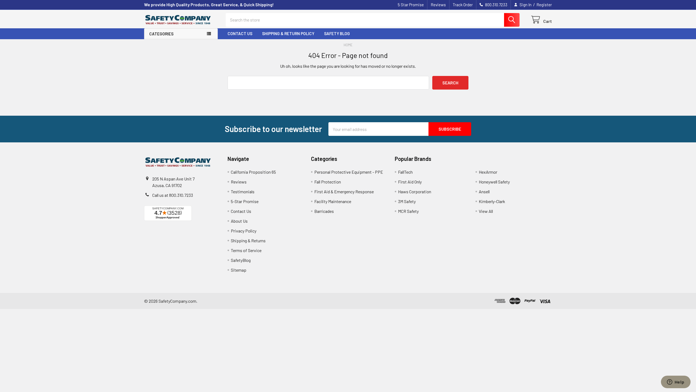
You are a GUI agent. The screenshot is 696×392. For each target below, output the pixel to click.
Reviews (438, 4)
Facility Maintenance (332, 201)
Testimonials (242, 191)
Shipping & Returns (248, 240)
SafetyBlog (241, 260)
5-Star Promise (245, 201)
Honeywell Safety (494, 181)
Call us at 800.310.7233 (172, 195)
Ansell (484, 191)
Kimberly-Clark (492, 201)
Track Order (463, 4)
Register (544, 4)
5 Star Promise (411, 4)
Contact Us (240, 33)
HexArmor (488, 171)
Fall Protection (327, 181)
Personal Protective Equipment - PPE (348, 171)
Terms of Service (246, 250)
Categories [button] (161, 33)
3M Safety (407, 201)
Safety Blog (337, 33)
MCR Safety (408, 211)
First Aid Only (410, 181)
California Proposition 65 (253, 171)
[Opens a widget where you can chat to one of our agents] (676, 382)
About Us (239, 220)
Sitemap (238, 269)
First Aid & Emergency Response (344, 191)
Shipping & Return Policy (288, 33)
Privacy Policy (243, 230)
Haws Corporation (414, 191)
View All (486, 211)
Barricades (324, 211)
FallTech (405, 171)
